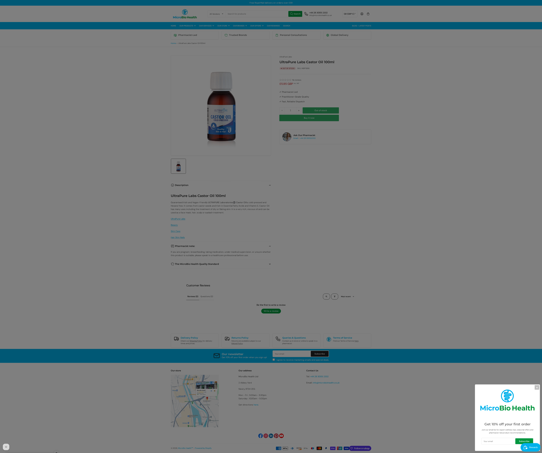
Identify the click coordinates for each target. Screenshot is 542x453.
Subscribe (524, 441)
